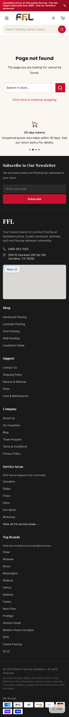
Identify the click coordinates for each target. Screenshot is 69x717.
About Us (9, 418)
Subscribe (34, 199)
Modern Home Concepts (18, 630)
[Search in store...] (60, 87)
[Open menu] (6, 18)
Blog (5, 432)
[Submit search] (62, 29)
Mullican (8, 580)
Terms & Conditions (15, 446)
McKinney (9, 517)
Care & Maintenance (15, 395)
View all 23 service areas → (21, 524)
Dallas (6, 488)
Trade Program (12, 439)
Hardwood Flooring (15, 317)
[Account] (53, 18)
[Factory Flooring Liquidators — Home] (23, 17)
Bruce (6, 566)
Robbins (8, 594)
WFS (6, 637)
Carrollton (9, 481)
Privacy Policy (12, 453)
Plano (6, 502)
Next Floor (9, 608)
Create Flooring (12, 644)
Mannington (10, 573)
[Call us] (64, 5)
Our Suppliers (11, 425)
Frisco (6, 495)
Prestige (8, 615)
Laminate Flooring (14, 324)
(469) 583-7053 (18, 249)
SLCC (6, 651)
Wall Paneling (11, 338)
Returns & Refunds (14, 381)
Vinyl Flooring (11, 331)
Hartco (7, 587)
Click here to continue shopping (34, 100)
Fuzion (7, 601)
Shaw (6, 552)
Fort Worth (9, 509)
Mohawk (8, 559)
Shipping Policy (12, 374)
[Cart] (63, 18)
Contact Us (10, 367)
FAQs (6, 388)
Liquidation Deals (13, 345)
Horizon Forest (12, 622)
